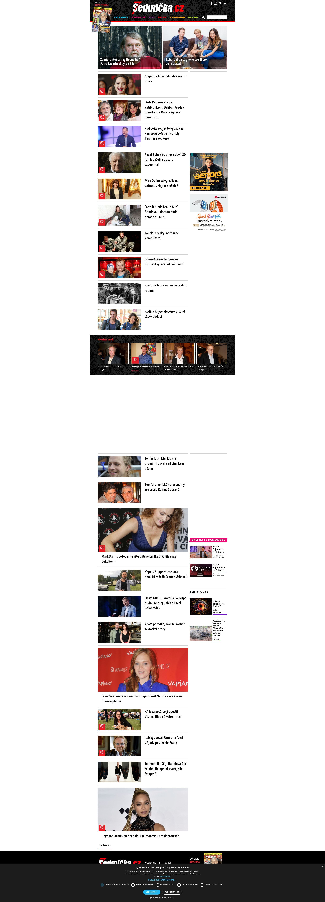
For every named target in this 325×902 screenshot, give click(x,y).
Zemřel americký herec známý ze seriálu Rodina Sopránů (165, 487)
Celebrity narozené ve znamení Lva (145, 367)
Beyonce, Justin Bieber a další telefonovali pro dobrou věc (140, 836)
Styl (152, 17)
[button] (162, 880)
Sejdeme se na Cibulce (219, 549)
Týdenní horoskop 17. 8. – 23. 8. (219, 604)
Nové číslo (102, 4)
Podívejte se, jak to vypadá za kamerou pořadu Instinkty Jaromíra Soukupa (164, 133)
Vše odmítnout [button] (172, 892)
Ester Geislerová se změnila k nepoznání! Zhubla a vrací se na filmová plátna (142, 699)
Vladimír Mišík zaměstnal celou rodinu (165, 288)
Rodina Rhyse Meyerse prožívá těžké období (165, 314)
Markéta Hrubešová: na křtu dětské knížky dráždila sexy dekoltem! (139, 559)
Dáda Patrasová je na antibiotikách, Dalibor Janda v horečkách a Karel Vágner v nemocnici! (165, 110)
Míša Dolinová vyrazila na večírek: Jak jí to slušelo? (161, 183)
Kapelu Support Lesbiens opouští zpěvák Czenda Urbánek (166, 574)
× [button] (322, 866)
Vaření (193, 17)
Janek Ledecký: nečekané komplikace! (162, 236)
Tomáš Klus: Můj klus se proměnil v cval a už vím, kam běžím (164, 463)
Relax (162, 17)
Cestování (177, 17)
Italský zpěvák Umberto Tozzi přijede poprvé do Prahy (164, 740)
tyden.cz (216, 639)
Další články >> (104, 845)
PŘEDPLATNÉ (150, 863)
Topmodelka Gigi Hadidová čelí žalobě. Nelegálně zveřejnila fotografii (165, 769)
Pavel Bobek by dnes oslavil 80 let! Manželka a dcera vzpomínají (165, 160)
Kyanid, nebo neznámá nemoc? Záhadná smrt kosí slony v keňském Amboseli (219, 628)
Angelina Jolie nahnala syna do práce (165, 79)
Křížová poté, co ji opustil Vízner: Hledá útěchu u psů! (163, 714)
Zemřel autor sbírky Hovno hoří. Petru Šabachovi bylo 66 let (120, 62)
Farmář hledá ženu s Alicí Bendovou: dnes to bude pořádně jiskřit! (161, 212)
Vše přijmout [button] (152, 892)
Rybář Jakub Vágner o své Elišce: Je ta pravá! (187, 62)
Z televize (138, 17)
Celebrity (121, 17)
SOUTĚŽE (167, 863)
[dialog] (162, 883)
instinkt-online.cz (217, 611)
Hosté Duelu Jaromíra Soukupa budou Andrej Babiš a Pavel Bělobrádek (165, 603)
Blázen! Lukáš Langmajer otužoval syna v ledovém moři (164, 262)
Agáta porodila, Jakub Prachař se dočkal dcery (165, 627)
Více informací (165, 876)
